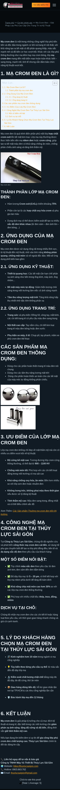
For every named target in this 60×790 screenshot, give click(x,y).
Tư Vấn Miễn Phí (40, 5)
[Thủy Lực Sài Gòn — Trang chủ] (13, 5)
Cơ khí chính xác (24, 23)
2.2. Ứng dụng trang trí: (18, 100)
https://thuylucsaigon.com (25, 766)
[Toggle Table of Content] (53, 83)
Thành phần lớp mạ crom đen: (21, 90)
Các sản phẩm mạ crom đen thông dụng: (22, 103)
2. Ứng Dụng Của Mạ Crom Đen (18, 94)
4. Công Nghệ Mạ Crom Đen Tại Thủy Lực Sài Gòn (27, 110)
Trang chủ (9, 23)
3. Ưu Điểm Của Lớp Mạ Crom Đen (20, 107)
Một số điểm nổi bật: (17, 113)
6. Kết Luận (9, 126)
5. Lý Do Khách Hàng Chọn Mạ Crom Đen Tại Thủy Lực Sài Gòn (29, 121)
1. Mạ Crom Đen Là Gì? (15, 87)
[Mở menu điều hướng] (54, 5)
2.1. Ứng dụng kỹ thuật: (18, 97)
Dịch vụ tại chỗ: (15, 116)
